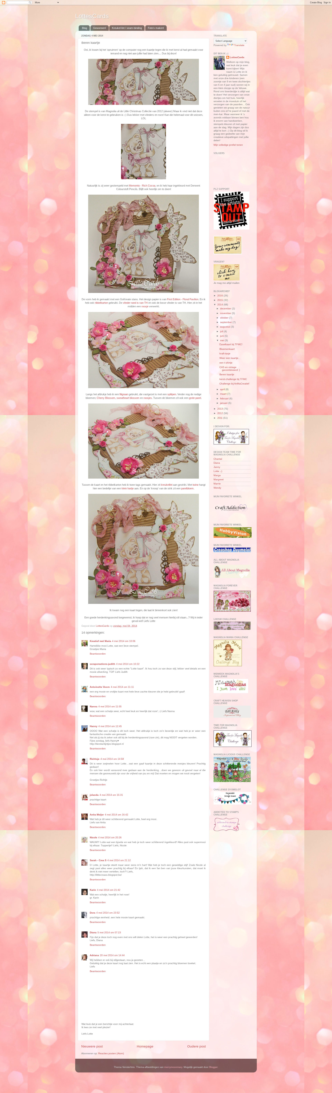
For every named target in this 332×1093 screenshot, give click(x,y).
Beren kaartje (226, 374)
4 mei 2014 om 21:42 (108, 890)
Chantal (218, 459)
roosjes (148, 398)
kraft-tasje (224, 353)
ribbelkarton (101, 302)
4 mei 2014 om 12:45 (110, 726)
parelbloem (187, 488)
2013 (220, 408)
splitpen (171, 394)
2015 (220, 300)
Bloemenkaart (227, 349)
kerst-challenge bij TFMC (233, 379)
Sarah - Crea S (98, 860)
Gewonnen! (99, 27)
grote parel (194, 398)
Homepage (145, 1046)
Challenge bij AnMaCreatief (234, 383)
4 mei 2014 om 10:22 (128, 664)
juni (222, 336)
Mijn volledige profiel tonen (228, 145)
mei (222, 340)
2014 (220, 304)
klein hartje (127, 488)
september (226, 322)
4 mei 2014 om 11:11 (122, 687)
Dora (92, 912)
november (226, 313)
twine (196, 484)
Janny (217, 467)
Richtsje (94, 759)
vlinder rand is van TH (135, 302)
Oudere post (196, 1046)
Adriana (94, 955)
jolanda (94, 795)
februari (224, 398)
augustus (225, 326)
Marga (217, 475)
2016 (220, 295)
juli (222, 331)
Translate (239, 45)
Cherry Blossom (105, 398)
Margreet (219, 479)
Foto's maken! (156, 27)
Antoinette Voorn (100, 687)
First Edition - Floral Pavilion (182, 299)
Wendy (217, 488)
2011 (220, 418)
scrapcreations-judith (102, 664)
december (226, 308)
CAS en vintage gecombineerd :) (229, 368)
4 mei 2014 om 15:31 (111, 795)
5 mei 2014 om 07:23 (109, 932)
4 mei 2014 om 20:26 (110, 837)
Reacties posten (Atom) (111, 1053)
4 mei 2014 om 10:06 (123, 641)
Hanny (93, 726)
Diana (93, 932)
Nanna (93, 706)
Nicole (93, 837)
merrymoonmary (173, 1067)
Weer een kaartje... (229, 358)
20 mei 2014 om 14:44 (112, 955)
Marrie (217, 483)
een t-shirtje (225, 362)
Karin (93, 890)
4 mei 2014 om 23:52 (108, 912)
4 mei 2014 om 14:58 (112, 759)
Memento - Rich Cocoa (141, 185)
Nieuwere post (92, 1046)
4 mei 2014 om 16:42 (116, 814)
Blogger (213, 1067)
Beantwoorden (98, 653)
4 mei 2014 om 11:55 (110, 706)
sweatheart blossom (128, 398)
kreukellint (167, 484)
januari (224, 403)
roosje (145, 306)
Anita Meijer (97, 814)
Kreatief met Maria (100, 641)
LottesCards (92, 16)
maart (223, 394)
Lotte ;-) (218, 471)
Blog (84, 27)
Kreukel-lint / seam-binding (127, 27)
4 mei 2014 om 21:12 (119, 860)
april (222, 389)
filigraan (124, 394)
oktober (224, 317)
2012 (220, 413)
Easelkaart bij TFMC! (230, 344)
